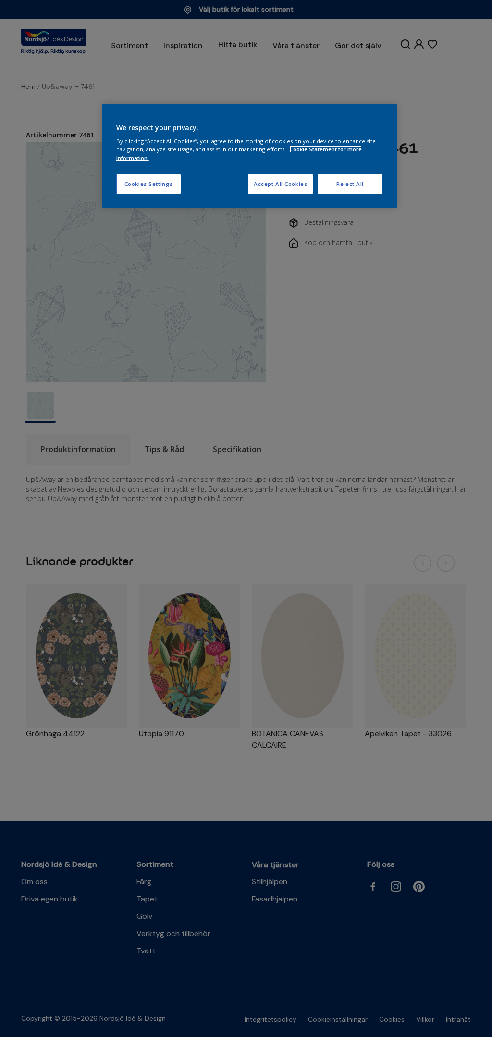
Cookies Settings (148, 183)
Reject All (350, 183)
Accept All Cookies (280, 183)
